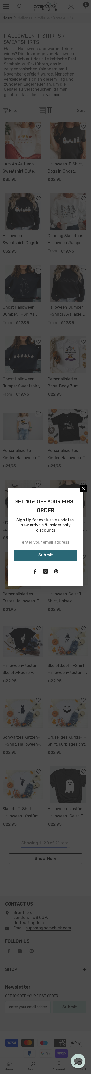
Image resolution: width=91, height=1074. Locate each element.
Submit (45, 555)
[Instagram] (45, 571)
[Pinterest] (56, 571)
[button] (78, 1061)
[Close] (83, 488)
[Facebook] (35, 571)
